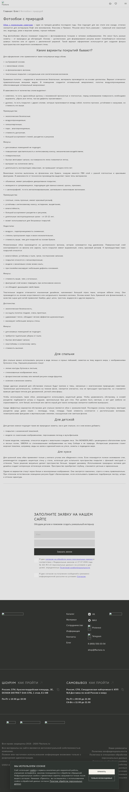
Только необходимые (101, 778)
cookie (33, 770)
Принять (102, 772)
